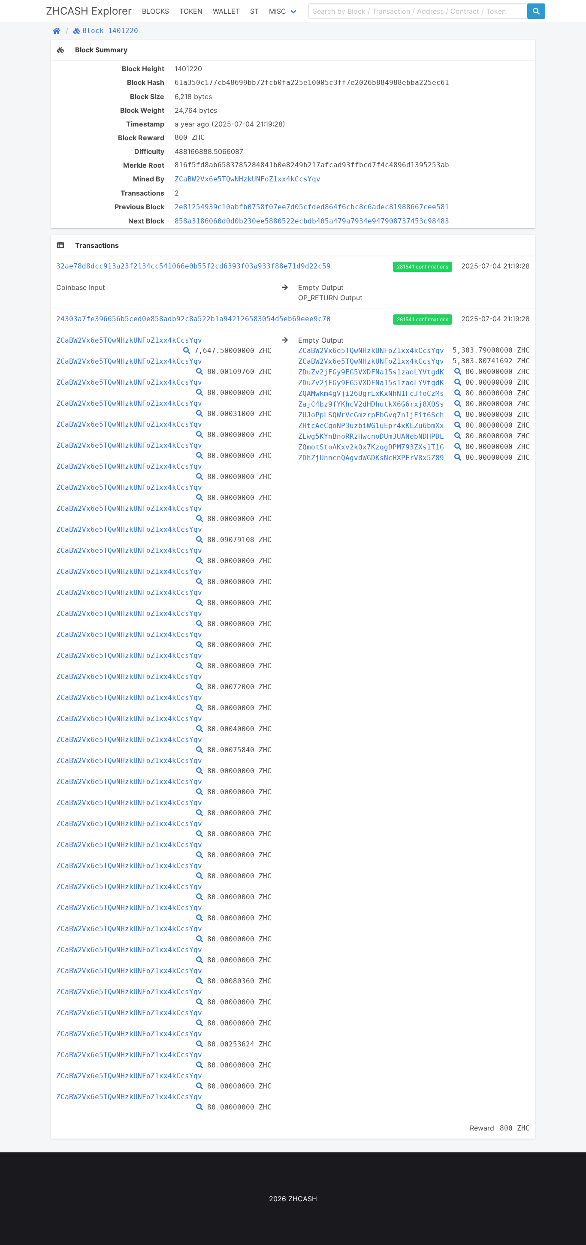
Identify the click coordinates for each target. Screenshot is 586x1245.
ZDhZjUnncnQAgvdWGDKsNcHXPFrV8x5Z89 (371, 458)
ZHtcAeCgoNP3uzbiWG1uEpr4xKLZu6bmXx (371, 426)
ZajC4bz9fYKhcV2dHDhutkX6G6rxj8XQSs (371, 404)
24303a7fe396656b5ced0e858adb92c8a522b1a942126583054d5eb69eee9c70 (193, 319)
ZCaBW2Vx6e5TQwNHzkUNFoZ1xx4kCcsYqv (247, 179)
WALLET (226, 11)
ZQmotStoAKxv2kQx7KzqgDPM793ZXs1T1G (371, 447)
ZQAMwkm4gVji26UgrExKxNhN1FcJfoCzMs (371, 393)
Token (190, 11)
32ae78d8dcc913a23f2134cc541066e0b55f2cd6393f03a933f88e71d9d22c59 (193, 266)
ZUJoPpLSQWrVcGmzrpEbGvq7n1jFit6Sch (371, 415)
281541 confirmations (422, 266)
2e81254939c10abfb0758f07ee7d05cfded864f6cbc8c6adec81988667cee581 (312, 207)
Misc (277, 11)
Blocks (155, 11)
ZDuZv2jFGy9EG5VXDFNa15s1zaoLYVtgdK (371, 372)
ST (254, 11)
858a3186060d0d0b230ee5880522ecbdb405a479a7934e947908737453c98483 (312, 221)
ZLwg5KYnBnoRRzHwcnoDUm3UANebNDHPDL (371, 436)
